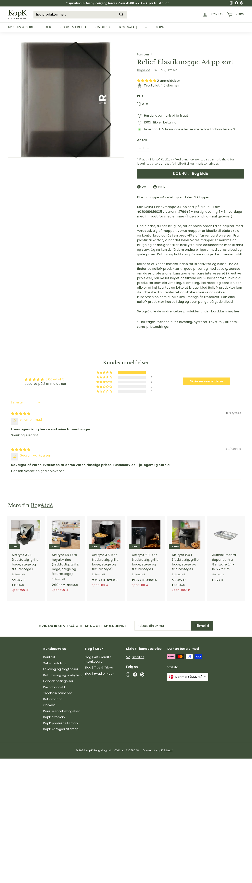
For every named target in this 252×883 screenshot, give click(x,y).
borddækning (222, 311)
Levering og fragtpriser (60, 669)
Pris (140, 96)
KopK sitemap (54, 717)
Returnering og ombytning (63, 675)
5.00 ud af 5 (54, 379)
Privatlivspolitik (54, 687)
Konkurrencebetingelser (61, 711)
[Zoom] (66, 99)
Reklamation (52, 699)
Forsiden (143, 54)
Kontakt (49, 657)
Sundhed (102, 27)
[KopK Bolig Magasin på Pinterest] (142, 674)
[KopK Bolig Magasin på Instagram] (128, 674)
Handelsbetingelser (58, 681)
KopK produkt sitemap (60, 723)
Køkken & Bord (21, 27)
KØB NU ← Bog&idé (190, 173)
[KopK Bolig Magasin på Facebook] (135, 674)
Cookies (49, 705)
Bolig (47, 27)
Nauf (169, 750)
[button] (147, 80)
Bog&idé (143, 70)
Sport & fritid (73, 27)
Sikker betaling (54, 663)
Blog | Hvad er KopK (100, 673)
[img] (20, 414)
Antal (142, 140)
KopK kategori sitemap (61, 729)
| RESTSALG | (127, 27)
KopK (159, 27)
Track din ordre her (57, 693)
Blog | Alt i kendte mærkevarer (98, 659)
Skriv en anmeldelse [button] (206, 381)
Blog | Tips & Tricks (99, 667)
